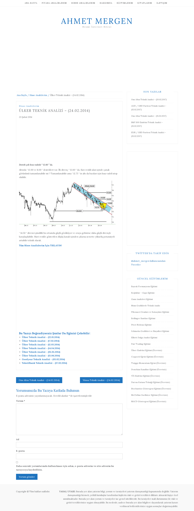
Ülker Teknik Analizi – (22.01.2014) (41, 337)
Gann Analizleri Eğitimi (142, 299)
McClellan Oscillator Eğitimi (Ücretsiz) (149, 395)
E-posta (20, 451)
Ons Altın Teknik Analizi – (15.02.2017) (148, 116)
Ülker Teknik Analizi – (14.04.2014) (41, 348)
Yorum (20, 401)
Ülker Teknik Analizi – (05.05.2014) (41, 352)
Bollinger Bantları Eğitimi (143, 318)
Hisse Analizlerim (83, 3)
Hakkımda (106, 3)
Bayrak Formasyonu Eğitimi (144, 286)
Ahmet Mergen (97, 21)
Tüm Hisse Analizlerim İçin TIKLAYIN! (40, 245)
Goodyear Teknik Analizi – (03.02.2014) (43, 359)
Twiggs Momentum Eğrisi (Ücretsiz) (148, 363)
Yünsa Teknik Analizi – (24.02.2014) (101, 380)
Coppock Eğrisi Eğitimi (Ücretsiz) (147, 356)
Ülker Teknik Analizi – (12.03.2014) (41, 344)
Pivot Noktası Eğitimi (141, 324)
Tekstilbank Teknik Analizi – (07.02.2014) (44, 363)
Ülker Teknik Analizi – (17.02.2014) (41, 341)
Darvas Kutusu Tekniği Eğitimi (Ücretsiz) (150, 382)
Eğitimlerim (125, 3)
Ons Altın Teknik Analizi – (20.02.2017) (149, 99)
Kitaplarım (144, 3)
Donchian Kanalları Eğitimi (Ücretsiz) (148, 369)
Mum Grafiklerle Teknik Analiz (145, 305)
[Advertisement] (97, 63)
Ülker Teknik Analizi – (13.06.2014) (41, 355)
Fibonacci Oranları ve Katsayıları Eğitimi (150, 312)
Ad (17, 439)
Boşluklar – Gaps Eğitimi (142, 293)
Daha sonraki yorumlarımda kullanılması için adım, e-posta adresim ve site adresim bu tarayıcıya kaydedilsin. (65, 468)
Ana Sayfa (31, 3)
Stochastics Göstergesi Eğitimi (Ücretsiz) (151, 388)
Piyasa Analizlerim (54, 3)
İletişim (162, 3)
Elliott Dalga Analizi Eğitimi (144, 337)
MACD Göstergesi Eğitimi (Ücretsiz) (148, 401)
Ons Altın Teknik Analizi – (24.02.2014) (39, 380)
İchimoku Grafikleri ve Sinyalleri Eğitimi (150, 331)
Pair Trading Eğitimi (140, 344)
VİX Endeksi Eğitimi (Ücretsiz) (145, 376)
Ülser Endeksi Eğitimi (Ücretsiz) (146, 350)
